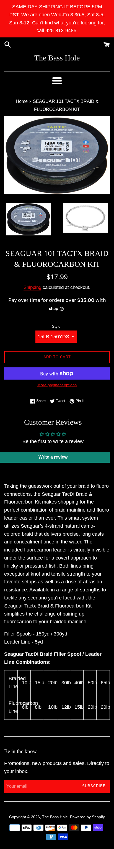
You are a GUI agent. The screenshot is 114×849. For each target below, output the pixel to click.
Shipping (32, 287)
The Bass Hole (57, 58)
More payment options (57, 385)
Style (56, 326)
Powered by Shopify (87, 817)
